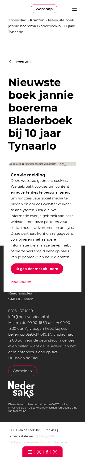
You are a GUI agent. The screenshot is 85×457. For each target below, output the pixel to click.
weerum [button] (23, 61)
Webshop (44, 9)
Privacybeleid (16, 407)
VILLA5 (55, 436)
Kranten (37, 20)
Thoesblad (17, 20)
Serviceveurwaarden (45, 407)
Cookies (50, 430)
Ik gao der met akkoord (37, 268)
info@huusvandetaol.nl (28, 316)
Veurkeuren (21, 281)
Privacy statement (22, 436)
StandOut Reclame (53, 442)
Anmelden (22, 371)
